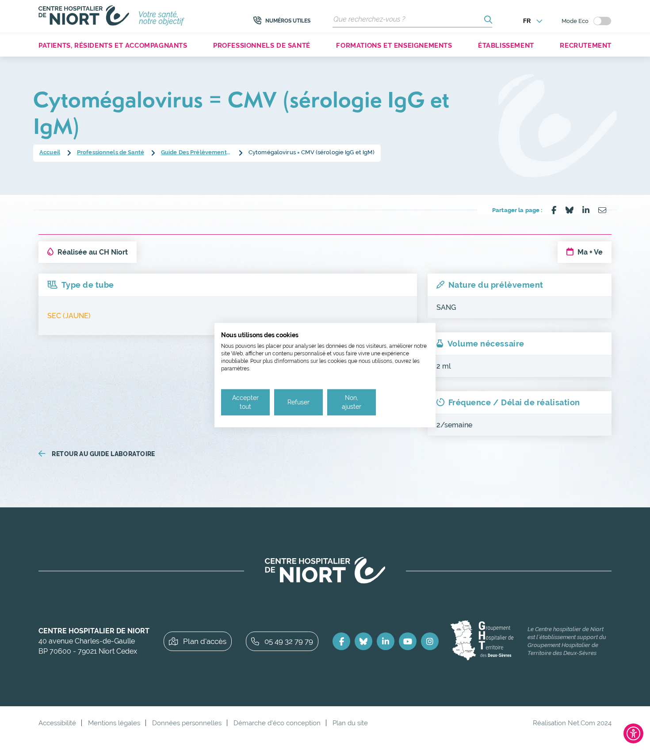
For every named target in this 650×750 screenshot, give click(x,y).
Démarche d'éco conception (277, 723)
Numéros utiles (287, 21)
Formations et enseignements (394, 45)
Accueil (49, 152)
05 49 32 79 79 (288, 641)
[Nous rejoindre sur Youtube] (408, 641)
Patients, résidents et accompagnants (112, 45)
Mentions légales (114, 723)
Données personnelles (187, 723)
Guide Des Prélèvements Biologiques (196, 152)
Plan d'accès (204, 641)
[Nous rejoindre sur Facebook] (341, 641)
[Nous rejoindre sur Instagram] (430, 641)
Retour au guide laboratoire (103, 453)
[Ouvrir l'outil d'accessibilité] (633, 733)
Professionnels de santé (261, 45)
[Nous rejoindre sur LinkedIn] (385, 641)
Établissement (506, 45)
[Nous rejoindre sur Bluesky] (363, 641)
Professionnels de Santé (110, 152)
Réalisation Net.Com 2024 (572, 723)
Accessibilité (57, 723)
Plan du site (350, 723)
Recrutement (586, 45)
